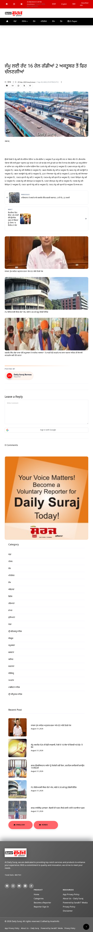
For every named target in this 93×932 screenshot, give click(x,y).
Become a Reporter (42, 903)
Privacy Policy (69, 907)
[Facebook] (7, 4)
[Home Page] (14, 13)
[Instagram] (14, 4)
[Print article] (30, 86)
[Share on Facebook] (7, 86)
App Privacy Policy (71, 894)
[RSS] (25, 886)
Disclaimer (68, 911)
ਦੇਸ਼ (34, 21)
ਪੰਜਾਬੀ (54, 4)
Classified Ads (84, 4)
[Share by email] (13, 86)
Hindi (45, 825)
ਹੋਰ (61, 21)
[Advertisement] (46, 43)
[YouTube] (21, 4)
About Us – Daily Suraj (73, 899)
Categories (39, 899)
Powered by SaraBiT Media (75, 903)
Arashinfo (54, 921)
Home (36, 894)
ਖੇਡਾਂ (15, 21)
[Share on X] (24, 86)
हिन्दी (74, 4)
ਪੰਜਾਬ (24, 21)
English (64, 4)
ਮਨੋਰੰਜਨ (44, 21)
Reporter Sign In (41, 907)
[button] (46, 430)
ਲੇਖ (53, 21)
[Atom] (31, 886)
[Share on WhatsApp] (18, 86)
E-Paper (73, 21)
